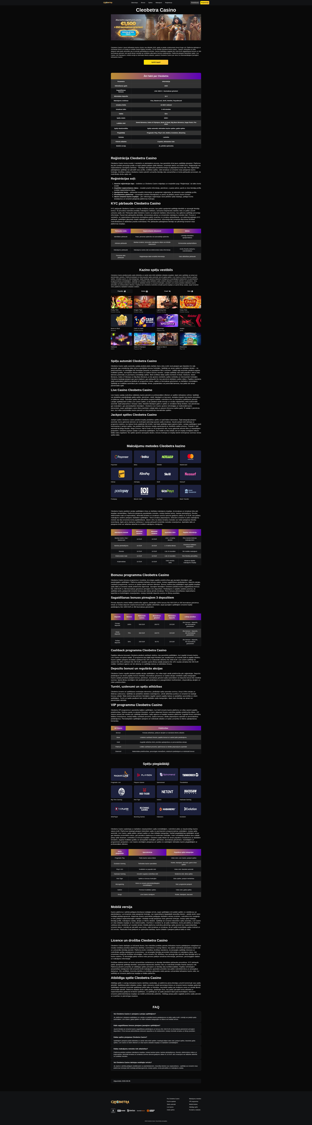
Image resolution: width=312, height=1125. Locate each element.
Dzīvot (143, 291)
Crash (166, 291)
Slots (189, 291)
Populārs (120, 291)
